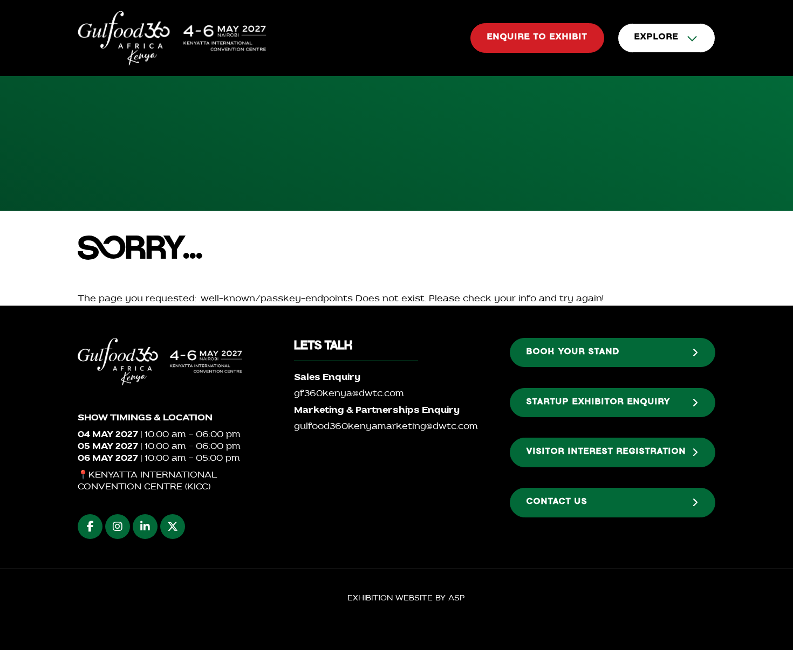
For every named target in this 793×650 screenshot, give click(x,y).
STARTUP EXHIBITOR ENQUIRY (599, 402)
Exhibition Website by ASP (405, 598)
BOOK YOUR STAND (573, 352)
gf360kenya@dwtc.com (349, 394)
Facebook (90, 526)
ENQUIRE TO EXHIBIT (537, 38)
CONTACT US (557, 502)
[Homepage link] (172, 38)
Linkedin (145, 526)
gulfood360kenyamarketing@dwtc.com (386, 427)
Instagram (117, 526)
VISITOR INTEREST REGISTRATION (606, 452)
